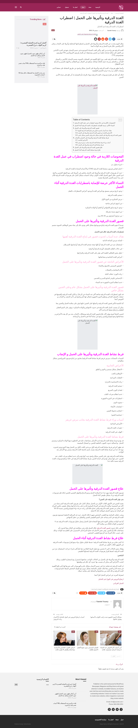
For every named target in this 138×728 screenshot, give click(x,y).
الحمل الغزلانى (118, 583)
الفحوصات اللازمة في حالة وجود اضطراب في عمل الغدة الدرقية (95, 123)
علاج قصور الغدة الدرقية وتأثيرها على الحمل (88, 147)
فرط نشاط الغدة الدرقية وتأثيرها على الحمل (91, 145)
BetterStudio (27, 724)
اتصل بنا (75, 7)
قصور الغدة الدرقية (103, 528)
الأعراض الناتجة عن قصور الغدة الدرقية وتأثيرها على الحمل (95, 133)
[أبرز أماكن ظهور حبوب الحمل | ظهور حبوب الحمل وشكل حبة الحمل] (81, 696)
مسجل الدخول (110, 669)
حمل (83, 7)
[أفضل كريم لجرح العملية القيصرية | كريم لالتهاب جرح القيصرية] (31, 31)
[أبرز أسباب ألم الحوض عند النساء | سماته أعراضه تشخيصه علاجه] (110, 638)
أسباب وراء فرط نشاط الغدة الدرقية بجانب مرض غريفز (94, 142)
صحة (90, 7)
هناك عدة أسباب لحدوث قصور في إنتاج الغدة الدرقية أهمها (94, 130)
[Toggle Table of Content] (119, 120)
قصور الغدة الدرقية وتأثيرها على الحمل (87, 128)
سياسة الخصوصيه (100, 720)
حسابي (59, 7)
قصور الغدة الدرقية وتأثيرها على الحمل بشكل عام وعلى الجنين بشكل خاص (99, 135)
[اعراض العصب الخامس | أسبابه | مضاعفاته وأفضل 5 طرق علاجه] (64, 638)
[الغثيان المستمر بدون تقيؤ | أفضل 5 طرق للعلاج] (87, 638)
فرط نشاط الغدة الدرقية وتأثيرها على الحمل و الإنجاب (92, 138)
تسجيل (67, 7)
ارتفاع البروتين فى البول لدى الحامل (111, 579)
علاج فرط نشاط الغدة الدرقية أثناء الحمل (88, 150)
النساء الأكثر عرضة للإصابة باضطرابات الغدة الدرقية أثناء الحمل (95, 125)
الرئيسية (97, 7)
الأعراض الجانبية (83, 140)
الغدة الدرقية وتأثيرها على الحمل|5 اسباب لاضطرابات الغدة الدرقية (105, 589)
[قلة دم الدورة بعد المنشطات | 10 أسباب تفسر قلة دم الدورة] (81, 706)
